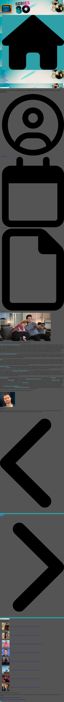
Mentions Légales (11, 699)
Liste (5, 79)
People (3, 77)
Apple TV (3, 74)
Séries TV (3, 78)
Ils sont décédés (7, 84)
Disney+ (3, 73)
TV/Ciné (3, 70)
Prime (3, 72)
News (3, 311)
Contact (5, 699)
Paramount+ (4, 75)
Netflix (3, 71)
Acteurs (3, 81)
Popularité (6, 80)
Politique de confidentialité (20, 699)
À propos (3, 85)
